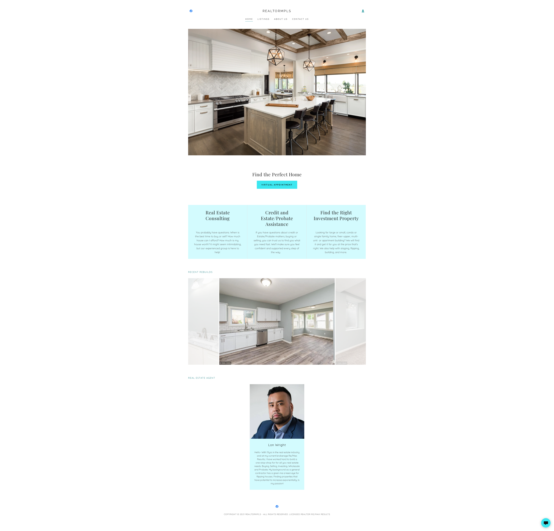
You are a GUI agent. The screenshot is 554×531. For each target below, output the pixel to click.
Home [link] (249, 19)
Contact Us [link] (300, 19)
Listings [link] (263, 19)
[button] (363, 11)
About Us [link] (281, 19)
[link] (191, 11)
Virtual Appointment (277, 184)
